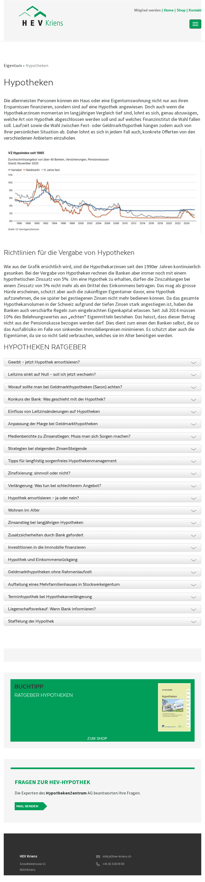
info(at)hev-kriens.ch (116, 856)
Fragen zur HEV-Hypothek (52, 782)
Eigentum (13, 65)
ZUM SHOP (97, 738)
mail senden (27, 806)
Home (169, 10)
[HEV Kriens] (75, 16)
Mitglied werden (147, 10)
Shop (181, 10)
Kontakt (195, 10)
